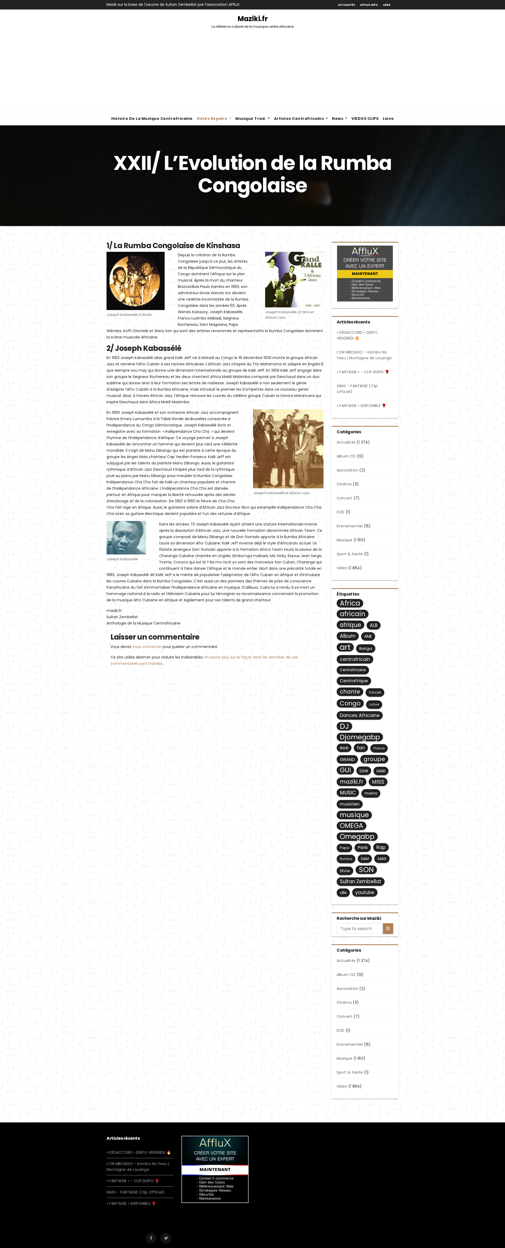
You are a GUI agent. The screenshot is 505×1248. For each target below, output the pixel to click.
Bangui (365, 648)
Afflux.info (369, 5)
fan (361, 748)
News (338, 118)
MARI (381, 771)
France (379, 748)
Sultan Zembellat (360, 881)
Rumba (346, 859)
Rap (381, 847)
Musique (344, 540)
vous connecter (147, 646)
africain (352, 614)
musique (354, 815)
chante (350, 691)
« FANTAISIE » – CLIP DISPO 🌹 (363, 372)
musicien (350, 804)
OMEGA (351, 826)
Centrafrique (354, 681)
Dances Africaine (360, 715)
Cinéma (344, 484)
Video (342, 568)
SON (366, 870)
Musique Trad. (251, 118)
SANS (381, 858)
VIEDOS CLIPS (364, 118)
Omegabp (357, 836)
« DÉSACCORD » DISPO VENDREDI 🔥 (139, 1152)
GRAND (347, 759)
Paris (363, 847)
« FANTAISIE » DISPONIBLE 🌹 (361, 405)
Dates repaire (212, 118)
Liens (387, 5)
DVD (341, 512)
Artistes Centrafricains (299, 118)
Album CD (346, 456)
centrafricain (355, 659)
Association (347, 470)
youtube (364, 892)
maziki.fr (351, 781)
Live (364, 770)
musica (371, 793)
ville (343, 892)
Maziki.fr (252, 21)
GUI (345, 770)
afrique (350, 625)
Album (348, 636)
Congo (350, 703)
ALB (373, 625)
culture (374, 704)
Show (345, 870)
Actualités (346, 5)
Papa (344, 848)
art (345, 647)
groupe (374, 759)
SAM (365, 858)
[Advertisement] (252, 72)
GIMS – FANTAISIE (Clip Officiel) (135, 1192)
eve (344, 748)
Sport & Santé (350, 554)
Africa (350, 603)
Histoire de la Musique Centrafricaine (152, 118)
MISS (378, 781)
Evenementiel (349, 526)
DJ (344, 726)
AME (368, 636)
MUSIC (348, 792)
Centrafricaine (353, 669)
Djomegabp (360, 737)
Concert (344, 498)
